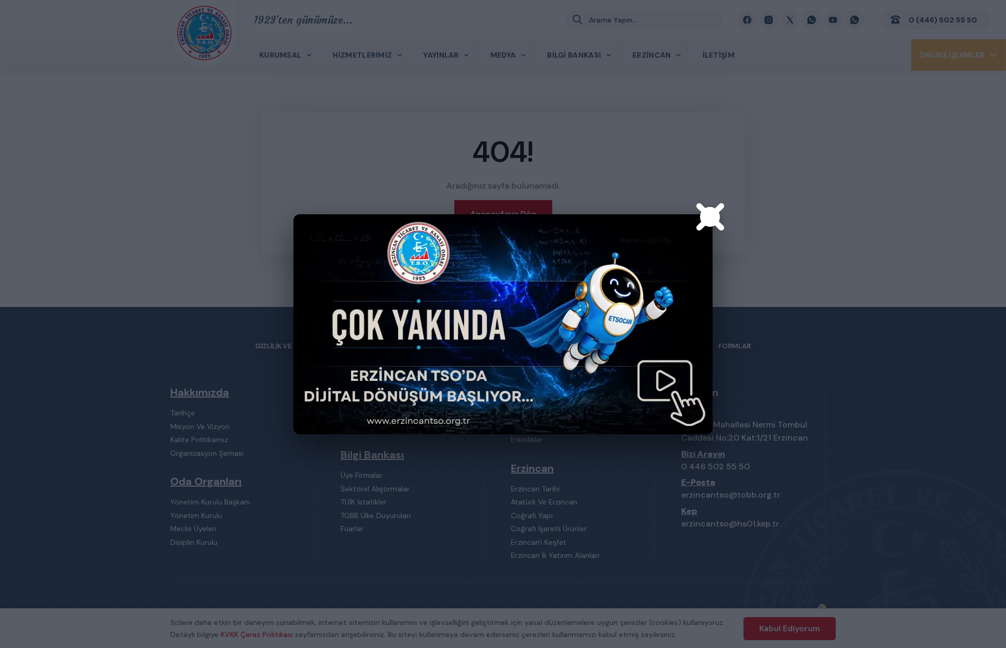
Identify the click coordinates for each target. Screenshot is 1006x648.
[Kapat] (710, 217)
